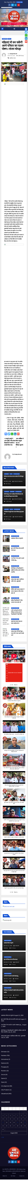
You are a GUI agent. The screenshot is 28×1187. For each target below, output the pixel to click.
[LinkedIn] (26, 38)
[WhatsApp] (26, 35)
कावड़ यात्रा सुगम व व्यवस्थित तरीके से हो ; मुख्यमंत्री (13, 1035)
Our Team (13, 1175)
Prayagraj (4, 1067)
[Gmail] (26, 41)
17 (3, 1122)
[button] (15, 685)
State (2, 1082)
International (4, 1059)
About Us (5, 1175)
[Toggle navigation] (14, 29)
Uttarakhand (18, 491)
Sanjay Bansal (13, 53)
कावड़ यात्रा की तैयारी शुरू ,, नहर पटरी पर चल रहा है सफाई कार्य (17, 633)
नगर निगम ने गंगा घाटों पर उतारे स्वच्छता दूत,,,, (11, 976)
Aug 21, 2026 (8, 945)
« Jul (2, 1137)
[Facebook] (26, 29)
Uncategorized (15, 536)
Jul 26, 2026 (8, 995)
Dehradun (6, 491)
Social (9, 38)
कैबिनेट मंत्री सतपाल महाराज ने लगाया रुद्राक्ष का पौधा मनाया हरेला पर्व (17, 591)
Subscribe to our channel (15, 672)
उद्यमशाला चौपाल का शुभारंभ (17, 538)
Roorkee (3, 1070)
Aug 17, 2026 (8, 962)
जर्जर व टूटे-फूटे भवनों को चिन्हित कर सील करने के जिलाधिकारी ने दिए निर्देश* (16, 612)
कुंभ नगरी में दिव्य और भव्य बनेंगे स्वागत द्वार (10, 959)
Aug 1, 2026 (8, 978)
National (3, 1063)
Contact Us (21, 1175)
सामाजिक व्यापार (12, 58)
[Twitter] (26, 32)
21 (17, 1122)
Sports (3, 1078)
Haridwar (4, 38)
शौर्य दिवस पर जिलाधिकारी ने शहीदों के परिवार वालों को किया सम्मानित (17, 570)
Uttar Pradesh (5, 1089)
